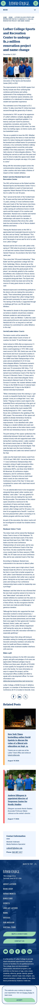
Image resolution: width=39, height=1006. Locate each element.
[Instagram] (11, 951)
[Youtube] (5, 951)
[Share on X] (25, 696)
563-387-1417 (17, 852)
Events (6, 903)
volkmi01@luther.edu (14, 848)
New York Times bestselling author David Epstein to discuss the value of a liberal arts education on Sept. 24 (19, 740)
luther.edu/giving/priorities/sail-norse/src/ (18, 681)
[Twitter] (23, 951)
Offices (6, 918)
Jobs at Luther (10, 908)
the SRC (27, 117)
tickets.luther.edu (14, 755)
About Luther (9, 884)
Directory (8, 898)
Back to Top (28, 864)
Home (5, 17)
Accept (19, 1000)
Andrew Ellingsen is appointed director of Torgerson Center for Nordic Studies (18, 800)
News (11, 17)
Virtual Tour (9, 927)
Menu (5, 10)
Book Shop (8, 889)
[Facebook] (17, 951)
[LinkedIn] (29, 951)
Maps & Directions (19, 934)
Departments (9, 894)
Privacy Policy (27, 993)
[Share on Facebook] (13, 696)
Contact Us (19, 941)
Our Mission (8, 922)
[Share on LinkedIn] (19, 696)
